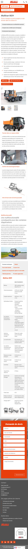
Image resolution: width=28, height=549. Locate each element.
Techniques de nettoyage (8, 501)
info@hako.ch (4, 495)
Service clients (6, 507)
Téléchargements (6, 273)
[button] (2, 1)
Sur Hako (5, 510)
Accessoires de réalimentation (10, 505)
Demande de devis (20, 474)
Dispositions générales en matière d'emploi (12, 518)
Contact (4, 512)
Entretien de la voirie (7, 503)
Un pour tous (16, 267)
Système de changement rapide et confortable (13, 270)
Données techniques (7, 264)
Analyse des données (7, 520)
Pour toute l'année (6, 267)
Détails (16, 264)
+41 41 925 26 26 (5, 493)
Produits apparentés (18, 273)
